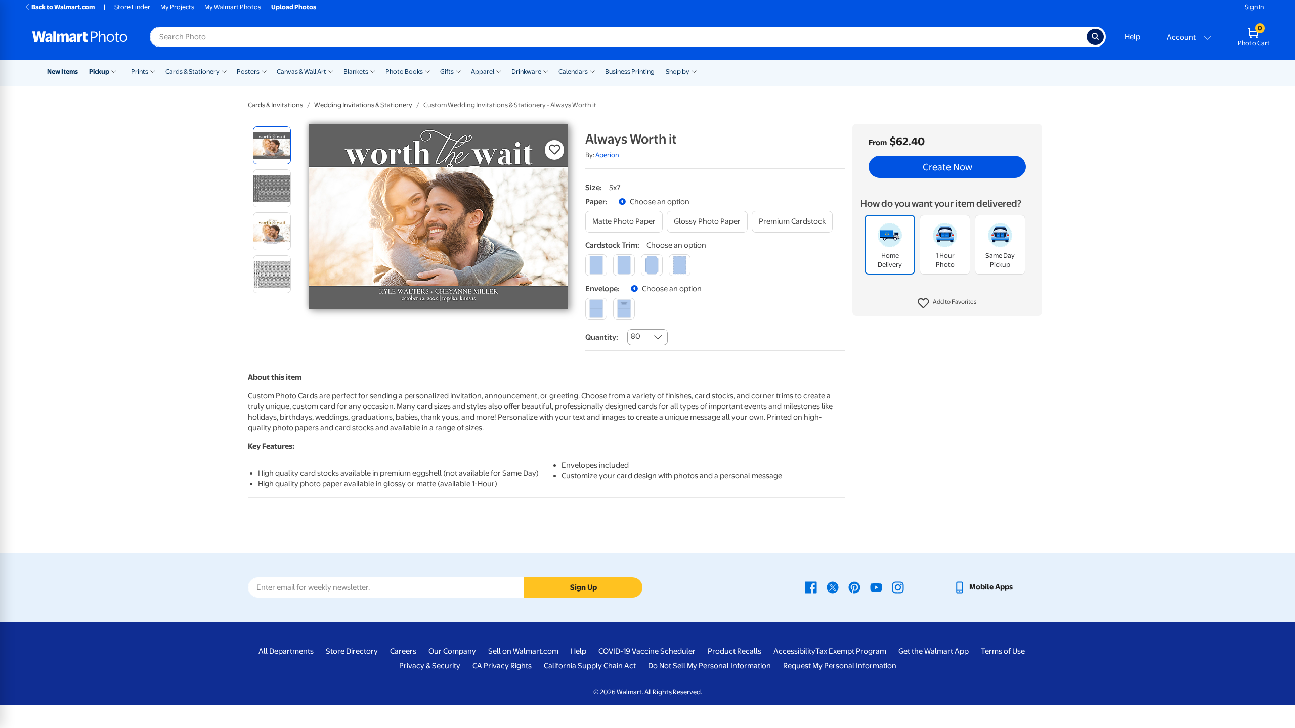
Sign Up (583, 587)
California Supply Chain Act (590, 665)
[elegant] (652, 265)
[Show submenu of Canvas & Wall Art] (331, 71)
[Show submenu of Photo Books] (427, 71)
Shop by (677, 71)
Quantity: (601, 337)
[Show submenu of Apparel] (499, 71)
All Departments (286, 651)
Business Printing (630, 71)
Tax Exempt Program (850, 651)
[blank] (596, 309)
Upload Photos (293, 7)
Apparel (482, 71)
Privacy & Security (429, 665)
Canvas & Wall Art (301, 71)
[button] (947, 303)
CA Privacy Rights (502, 665)
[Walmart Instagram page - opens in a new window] (898, 587)
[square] (596, 265)
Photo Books (404, 71)
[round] (624, 265)
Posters (248, 71)
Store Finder (132, 7)
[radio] (272, 145)
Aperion (607, 155)
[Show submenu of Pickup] (116, 71)
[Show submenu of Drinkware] (546, 71)
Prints (139, 71)
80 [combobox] (635, 336)
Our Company (452, 651)
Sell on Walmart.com (523, 651)
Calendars (573, 71)
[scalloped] (679, 265)
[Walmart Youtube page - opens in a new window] (876, 587)
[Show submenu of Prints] (153, 71)
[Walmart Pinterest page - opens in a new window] (854, 587)
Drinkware (526, 71)
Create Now (947, 166)
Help (1132, 36)
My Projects (177, 7)
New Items (62, 71)
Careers (403, 651)
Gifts (447, 71)
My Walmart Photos (232, 7)
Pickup (99, 71)
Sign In (1254, 7)
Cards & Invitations (275, 105)
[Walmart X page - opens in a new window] (833, 587)
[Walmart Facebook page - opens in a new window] (811, 587)
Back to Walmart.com (63, 7)
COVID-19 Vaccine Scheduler (647, 651)
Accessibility (794, 651)
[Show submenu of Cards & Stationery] (224, 71)
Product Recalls (734, 651)
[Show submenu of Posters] (264, 71)
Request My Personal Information (839, 665)
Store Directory (352, 651)
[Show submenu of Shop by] (694, 71)
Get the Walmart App (933, 651)
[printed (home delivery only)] (624, 309)
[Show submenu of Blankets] (373, 71)
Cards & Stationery (192, 71)
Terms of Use (1003, 651)
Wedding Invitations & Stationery (363, 105)
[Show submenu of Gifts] (458, 71)
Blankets (355, 71)
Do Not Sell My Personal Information (709, 665)
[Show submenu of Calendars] (592, 71)
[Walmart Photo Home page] (80, 37)
